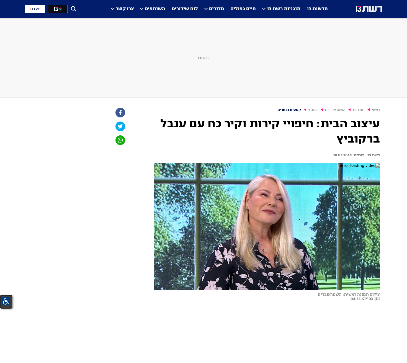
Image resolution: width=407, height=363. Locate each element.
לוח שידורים (185, 9)
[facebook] (120, 112)
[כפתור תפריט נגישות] (6, 301)
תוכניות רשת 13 (283, 9)
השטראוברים (335, 110)
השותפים (155, 9)
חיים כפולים (243, 9)
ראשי (376, 110)
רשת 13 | (372, 155)
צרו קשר (125, 9)
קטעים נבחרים (289, 110)
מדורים (216, 9)
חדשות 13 (317, 9)
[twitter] (120, 126)
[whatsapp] (120, 140)
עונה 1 (313, 110)
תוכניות (358, 110)
